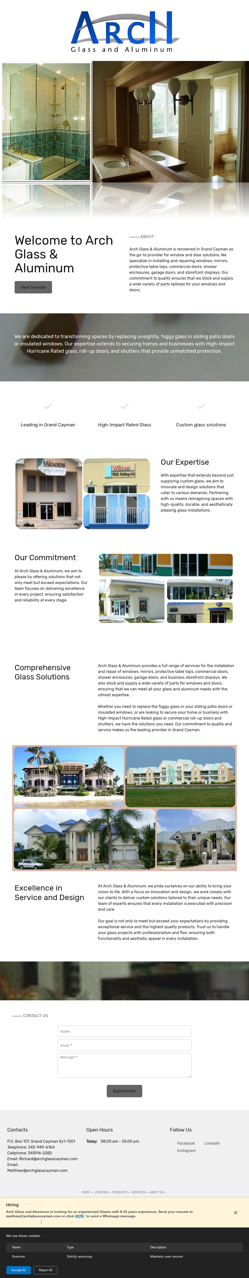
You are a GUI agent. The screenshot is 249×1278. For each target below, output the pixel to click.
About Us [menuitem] (156, 1192)
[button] (46, 121)
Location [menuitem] (101, 1192)
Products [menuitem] (119, 1192)
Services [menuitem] (138, 1192)
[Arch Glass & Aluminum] (124, 32)
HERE (79, 1216)
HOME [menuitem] (86, 1192)
